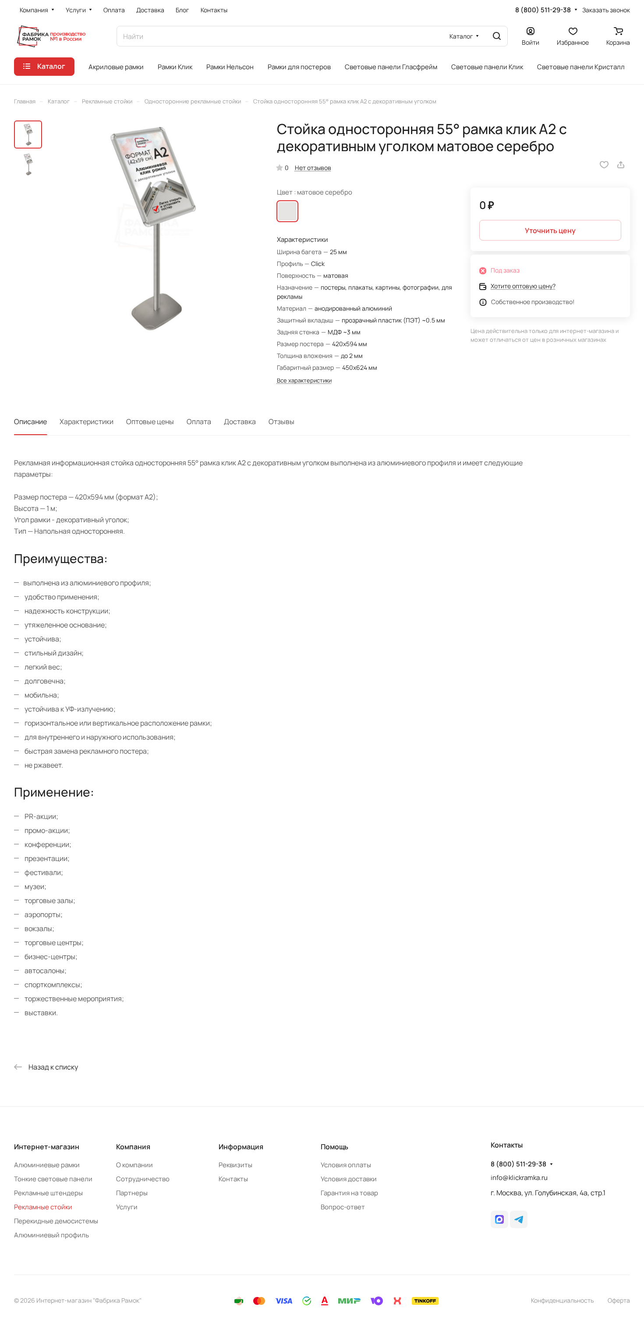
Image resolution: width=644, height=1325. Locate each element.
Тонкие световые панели (53, 1178)
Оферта (619, 1300)
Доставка (240, 421)
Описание (30, 421)
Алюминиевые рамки (47, 1164)
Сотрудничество (143, 1178)
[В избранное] (604, 164)
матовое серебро (287, 211)
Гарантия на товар (349, 1192)
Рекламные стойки (43, 1207)
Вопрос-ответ (343, 1207)
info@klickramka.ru (519, 1177)
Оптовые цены (150, 421)
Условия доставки (349, 1178)
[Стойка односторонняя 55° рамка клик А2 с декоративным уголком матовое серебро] (153, 227)
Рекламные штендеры (48, 1192)
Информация (241, 1146)
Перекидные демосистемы (56, 1221)
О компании (134, 1164)
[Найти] (497, 36)
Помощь (334, 1146)
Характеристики (86, 421)
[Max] (499, 1219)
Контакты (233, 1178)
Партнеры (132, 1192)
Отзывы (281, 421)
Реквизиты (235, 1164)
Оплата (199, 421)
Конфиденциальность (562, 1300)
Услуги (127, 1207)
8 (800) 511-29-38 (543, 10)
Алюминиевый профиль (51, 1235)
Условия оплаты (346, 1164)
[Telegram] (518, 1219)
